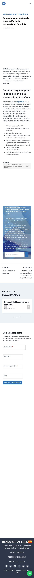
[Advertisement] (17, 49)
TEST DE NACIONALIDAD (17, 557)
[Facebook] (6, 566)
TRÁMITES (20, 552)
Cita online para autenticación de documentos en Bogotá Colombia (26, 273)
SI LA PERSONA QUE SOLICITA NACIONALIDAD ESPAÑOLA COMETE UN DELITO (17, 166)
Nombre (7, 356)
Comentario (8, 347)
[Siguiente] (28, 307)
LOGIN (22, 561)
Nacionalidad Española (15, 14)
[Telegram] (19, 566)
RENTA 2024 (13, 561)
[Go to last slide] (5, 307)
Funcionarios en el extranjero (8, 270)
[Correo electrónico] (27, 566)
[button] (29, 573)
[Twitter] (10, 566)
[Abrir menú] (30, 3)
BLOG (12, 552)
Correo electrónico (11, 366)
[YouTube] (23, 566)
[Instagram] (14, 566)
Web (5, 375)
